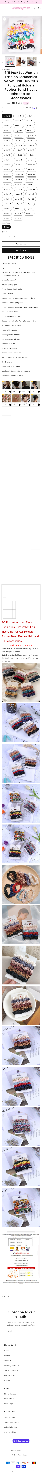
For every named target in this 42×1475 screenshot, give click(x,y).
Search (7, 1356)
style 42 (32, 179)
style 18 (31, 150)
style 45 (31, 194)
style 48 (7, 204)
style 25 (7, 140)
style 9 (7, 121)
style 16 (7, 155)
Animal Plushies (10, 1427)
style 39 (19, 174)
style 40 (19, 179)
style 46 (18, 199)
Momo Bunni (17, 1471)
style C (29, 214)
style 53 (30, 199)
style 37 (7, 179)
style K (6, 199)
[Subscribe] (35, 1331)
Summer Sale (9, 1417)
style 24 (31, 155)
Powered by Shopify (28, 1471)
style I (29, 204)
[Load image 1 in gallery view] (10, 61)
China (6, 227)
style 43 (31, 165)
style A (18, 218)
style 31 (31, 160)
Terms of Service (11, 1370)
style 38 (7, 174)
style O (18, 135)
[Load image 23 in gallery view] (32, 61)
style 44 (31, 189)
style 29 (30, 135)
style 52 (19, 189)
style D (18, 214)
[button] (2, 8)
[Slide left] (2, 62)
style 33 (7, 165)
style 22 (19, 155)
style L (29, 184)
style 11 (30, 116)
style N (7, 184)
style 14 (18, 126)
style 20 (31, 145)
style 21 (31, 140)
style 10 (19, 131)
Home (6, 1351)
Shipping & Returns (12, 1365)
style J (19, 204)
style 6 (18, 116)
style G (18, 209)
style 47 (7, 194)
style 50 (7, 160)
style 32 (19, 165)
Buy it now (21, 250)
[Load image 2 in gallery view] (21, 61)
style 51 (19, 145)
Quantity (5, 232)
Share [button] (6, 1296)
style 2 (18, 121)
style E (6, 214)
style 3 (6, 135)
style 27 (19, 150)
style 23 (19, 140)
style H (7, 209)
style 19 (7, 150)
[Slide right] (39, 62)
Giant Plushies (10, 1432)
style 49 (29, 121)
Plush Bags (8, 1404)
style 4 (30, 126)
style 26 (7, 145)
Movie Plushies (10, 1394)
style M (18, 184)
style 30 (31, 170)
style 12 (7, 131)
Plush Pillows (9, 1399)
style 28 (7, 189)
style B (6, 218)
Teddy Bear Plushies (12, 1422)
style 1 (30, 131)
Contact (7, 1380)
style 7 (19, 194)
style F (29, 209)
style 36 (31, 174)
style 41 (19, 160)
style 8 (7, 126)
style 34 (19, 170)
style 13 (7, 116)
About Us (8, 1361)
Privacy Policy (9, 1375)
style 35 (7, 170)
